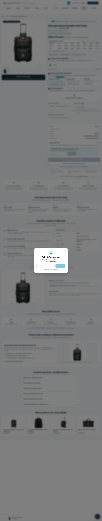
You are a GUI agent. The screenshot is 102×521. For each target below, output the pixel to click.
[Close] (66, 250)
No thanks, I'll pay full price (51, 269)
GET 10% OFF (60, 266)
